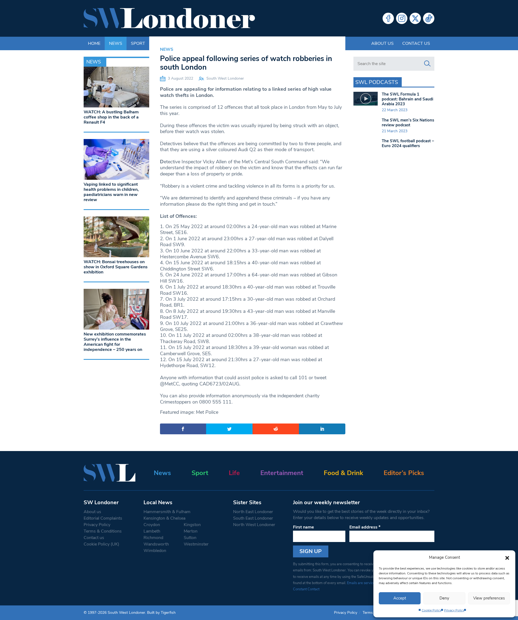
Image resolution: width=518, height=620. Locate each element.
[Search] (427, 64)
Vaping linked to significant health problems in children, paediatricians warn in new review (111, 192)
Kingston (192, 525)
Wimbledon (155, 551)
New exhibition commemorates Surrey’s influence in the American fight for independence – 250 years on (115, 342)
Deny (444, 598)
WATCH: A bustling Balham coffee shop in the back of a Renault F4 (111, 117)
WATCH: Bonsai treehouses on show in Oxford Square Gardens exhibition (116, 267)
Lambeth (152, 531)
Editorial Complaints (103, 518)
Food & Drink (343, 473)
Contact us (416, 43)
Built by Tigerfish (161, 612)
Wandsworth (156, 544)
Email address (364, 527)
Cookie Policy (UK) (101, 544)
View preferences (489, 598)
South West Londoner (225, 78)
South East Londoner (253, 518)
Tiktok (428, 18)
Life (234, 473)
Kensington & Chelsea (164, 518)
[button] (507, 557)
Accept (399, 598)
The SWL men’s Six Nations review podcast (408, 122)
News (166, 49)
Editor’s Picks (404, 473)
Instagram (401, 18)
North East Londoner (253, 512)
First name (303, 527)
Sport (200, 473)
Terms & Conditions (103, 531)
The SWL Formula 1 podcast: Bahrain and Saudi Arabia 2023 (407, 99)
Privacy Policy (454, 610)
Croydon (152, 525)
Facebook (388, 18)
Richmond (153, 538)
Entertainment (281, 473)
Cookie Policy (431, 610)
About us (382, 43)
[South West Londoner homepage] (169, 18)
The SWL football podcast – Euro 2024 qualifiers (408, 143)
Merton (190, 531)
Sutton (190, 538)
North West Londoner (254, 525)
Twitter (415, 18)
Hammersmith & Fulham (167, 512)
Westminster (196, 544)
